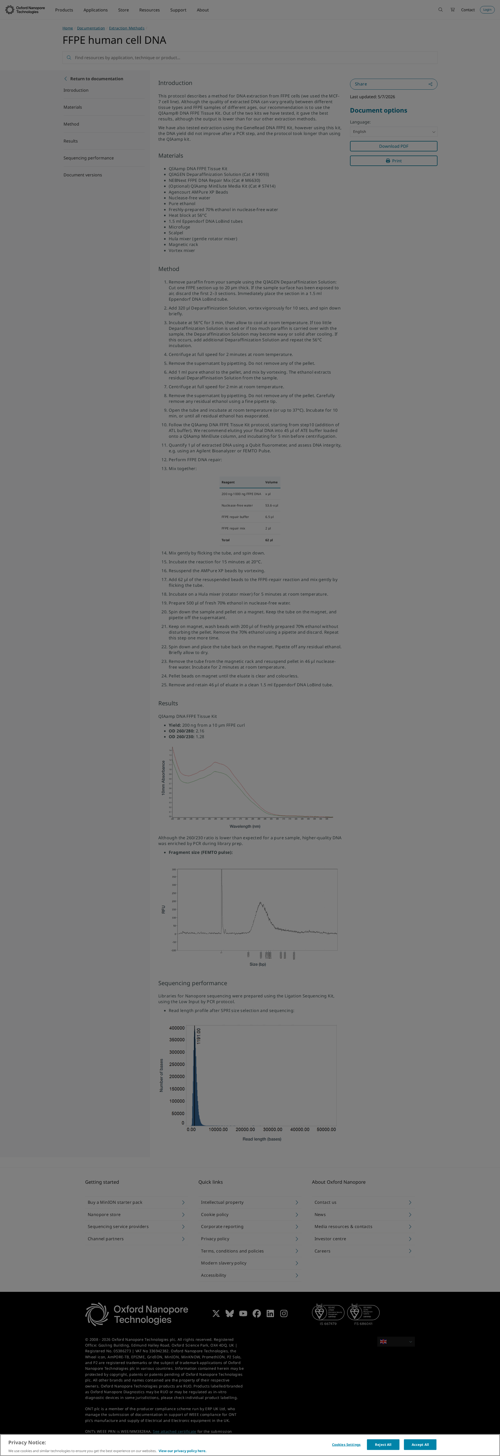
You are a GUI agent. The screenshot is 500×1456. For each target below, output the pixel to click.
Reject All (383, 1444)
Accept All (420, 1444)
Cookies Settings (346, 1444)
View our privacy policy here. (183, 1450)
